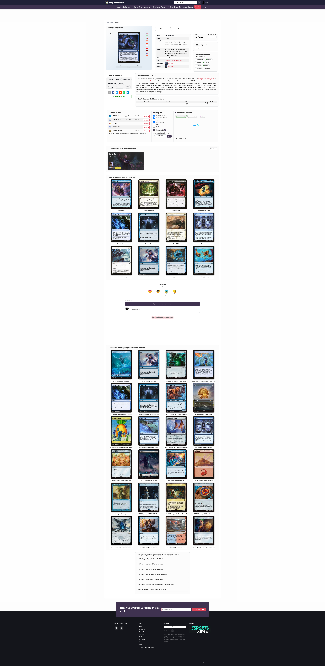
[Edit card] (175, 35)
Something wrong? (119, 96)
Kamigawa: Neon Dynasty (206, 79)
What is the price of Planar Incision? (151, 569)
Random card (179, 29)
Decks (121, 83)
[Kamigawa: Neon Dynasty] (110, 33)
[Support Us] (116, 628)
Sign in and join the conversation (162, 304)
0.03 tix (137, 67)
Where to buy (112, 83)
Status (140, 644)
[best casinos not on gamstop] (200, 629)
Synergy (110, 87)
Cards (111, 22)
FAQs (140, 641)
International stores (162, 118)
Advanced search (194, 29)
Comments (119, 87)
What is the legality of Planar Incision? (151, 579)
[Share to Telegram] (128, 92)
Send (169, 136)
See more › (213, 148)
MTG (107, 22)
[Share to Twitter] (117, 92)
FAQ (127, 87)
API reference (142, 639)
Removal (198, 48)
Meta (117, 79)
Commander (154, 81)
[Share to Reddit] (120, 92)
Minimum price (182, 116)
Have (157, 126)
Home (140, 626)
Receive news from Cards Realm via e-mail (140, 609)
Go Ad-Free (197, 6)
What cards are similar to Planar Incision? (152, 589)
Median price (193, 116)
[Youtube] (121, 628)
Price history (182, 138)
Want (157, 124)
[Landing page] (107, 2)
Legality (110, 79)
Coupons (141, 634)
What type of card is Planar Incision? (151, 559)
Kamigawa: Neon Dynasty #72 (173, 60)
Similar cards (126, 79)
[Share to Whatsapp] (124, 92)
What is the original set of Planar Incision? (153, 574)
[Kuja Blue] (112, 168)
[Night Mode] (199, 2)
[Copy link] (109, 92)
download (171, 63)
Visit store (146, 116)
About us (141, 631)
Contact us (142, 629)
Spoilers (163, 29)
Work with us (142, 636)
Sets (157, 120)
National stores (160, 115)
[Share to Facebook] (113, 92)
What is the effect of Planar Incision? (151, 564)
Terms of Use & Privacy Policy (147, 647)
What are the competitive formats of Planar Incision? (156, 584)
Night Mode (167, 630)
